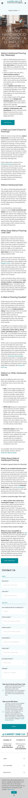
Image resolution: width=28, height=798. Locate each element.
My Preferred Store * (7, 658)
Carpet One (4, 17)
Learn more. (11, 789)
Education (7, 772)
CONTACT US (7, 122)
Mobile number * (6, 627)
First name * (5, 581)
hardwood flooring (7, 164)
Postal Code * (5, 648)
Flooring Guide (14, 17)
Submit (14, 726)
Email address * (6, 637)
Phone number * (6, 617)
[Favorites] (22, 3)
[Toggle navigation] (2, 3)
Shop (5, 758)
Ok (14, 792)
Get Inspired (7, 765)
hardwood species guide (8, 452)
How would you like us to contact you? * (12, 607)
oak (26, 533)
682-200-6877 (21, 747)
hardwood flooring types (15, 356)
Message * (4, 668)
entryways (21, 487)
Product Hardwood (8, 19)
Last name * (5, 591)
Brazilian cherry (5, 263)
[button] (19, 3)
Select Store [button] (13, 10)
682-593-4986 (7, 745)
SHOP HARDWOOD (9, 560)
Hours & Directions (7, 747)
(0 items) (25, 3)
